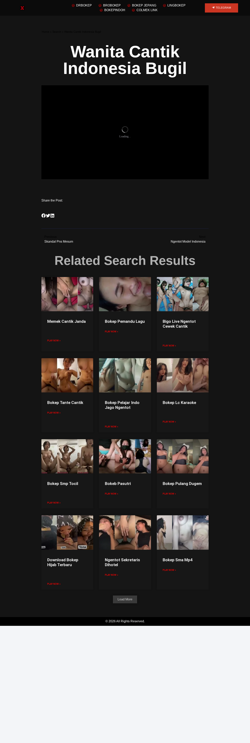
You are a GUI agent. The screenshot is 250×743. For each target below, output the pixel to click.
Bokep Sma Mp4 (178, 560)
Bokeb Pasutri (118, 483)
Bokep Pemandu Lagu (125, 321)
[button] (43, 215)
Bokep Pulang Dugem (182, 483)
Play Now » (54, 340)
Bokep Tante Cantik (65, 402)
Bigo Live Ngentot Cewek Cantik (179, 324)
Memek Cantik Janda (66, 321)
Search (56, 31)
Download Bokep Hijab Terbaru (62, 562)
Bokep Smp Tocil (62, 483)
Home (45, 31)
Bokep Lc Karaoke (179, 402)
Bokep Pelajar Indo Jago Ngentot (122, 405)
